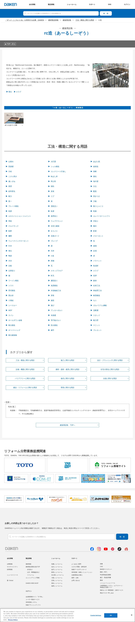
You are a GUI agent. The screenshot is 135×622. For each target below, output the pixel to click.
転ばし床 (54, 176)
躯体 (95, 280)
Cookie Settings (95, 615)
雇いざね (11, 181)
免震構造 (54, 285)
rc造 (52, 256)
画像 (101, 564)
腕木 (95, 226)
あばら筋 (96, 161)
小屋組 (11, 300)
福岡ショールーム (56, 586)
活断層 (95, 310)
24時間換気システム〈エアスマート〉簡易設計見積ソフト (112, 586)
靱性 (52, 186)
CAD (101, 566)
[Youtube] (106, 550)
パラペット (97, 261)
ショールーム (55, 558)
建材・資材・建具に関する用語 (67, 369)
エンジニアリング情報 (32, 578)
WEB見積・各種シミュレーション (82, 572)
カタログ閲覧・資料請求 (79, 567)
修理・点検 (75, 578)
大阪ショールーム (56, 578)
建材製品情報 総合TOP (33, 567)
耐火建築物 (12, 335)
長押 (95, 276)
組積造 (95, 166)
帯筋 (10, 221)
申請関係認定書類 (105, 575)
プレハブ (54, 241)
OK (111, 615)
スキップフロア (57, 271)
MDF (10, 310)
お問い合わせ (76, 580)
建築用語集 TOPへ (67, 425)
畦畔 (10, 231)
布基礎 (53, 315)
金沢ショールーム (56, 569)
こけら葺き (12, 176)
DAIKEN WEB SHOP (32, 583)
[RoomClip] (126, 550)
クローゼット (98, 236)
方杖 (10, 171)
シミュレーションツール (107, 583)
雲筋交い (54, 206)
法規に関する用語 (110, 378)
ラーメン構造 (13, 280)
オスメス (54, 231)
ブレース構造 (13, 206)
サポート (74, 558)
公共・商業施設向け (33, 572)
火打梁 (53, 161)
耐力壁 (95, 320)
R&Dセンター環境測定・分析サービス (111, 590)
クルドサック (13, 226)
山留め (11, 161)
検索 (105, 13)
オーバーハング (14, 330)
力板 (95, 201)
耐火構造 (11, 325)
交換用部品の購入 (77, 575)
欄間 (10, 236)
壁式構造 (11, 290)
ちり (95, 300)
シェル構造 (55, 166)
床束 (52, 191)
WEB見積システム (31, 602)
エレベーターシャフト (101, 216)
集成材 (95, 266)
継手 (52, 330)
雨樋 (52, 261)
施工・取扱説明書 (105, 577)
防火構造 (54, 325)
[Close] (131, 615)
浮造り (95, 221)
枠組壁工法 (97, 290)
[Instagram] (99, 550)
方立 (95, 186)
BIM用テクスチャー (106, 569)
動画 (101, 580)
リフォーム (30, 575)
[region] (67, 615)
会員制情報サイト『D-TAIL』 (35, 597)
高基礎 (11, 166)
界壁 (10, 186)
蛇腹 (95, 211)
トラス (11, 285)
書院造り (54, 280)
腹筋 (52, 300)
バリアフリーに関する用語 (25, 378)
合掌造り (11, 271)
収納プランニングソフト (33, 605)
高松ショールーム (56, 583)
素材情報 (28, 564)
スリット (96, 325)
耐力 (10, 196)
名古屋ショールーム (57, 575)
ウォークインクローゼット (18, 241)
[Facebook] (92, 550)
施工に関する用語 (67, 360)
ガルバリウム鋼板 (100, 305)
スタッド (96, 315)
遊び (52, 305)
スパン (11, 315)
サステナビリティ (12, 567)
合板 (10, 266)
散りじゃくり (98, 206)
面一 (10, 201)
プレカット (97, 330)
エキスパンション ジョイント (19, 216)
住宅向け (30, 569)
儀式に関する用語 (67, 378)
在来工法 (96, 285)
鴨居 (10, 256)
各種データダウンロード (79, 569)
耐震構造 (96, 295)
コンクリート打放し (58, 171)
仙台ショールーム (56, 567)
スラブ (18, 92)
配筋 (95, 191)
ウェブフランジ (57, 221)
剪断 (95, 171)
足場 (95, 251)
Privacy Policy (13, 620)
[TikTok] (119, 550)
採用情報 (9, 569)
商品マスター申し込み (107, 593)
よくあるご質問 (76, 564)
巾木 (10, 246)
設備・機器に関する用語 (25, 369)
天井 (52, 251)
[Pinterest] (112, 550)
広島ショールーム (56, 580)
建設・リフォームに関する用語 (25, 387)
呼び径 (53, 181)
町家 (95, 231)
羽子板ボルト (56, 320)
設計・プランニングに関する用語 (110, 360)
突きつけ (96, 196)
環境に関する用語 (67, 387)
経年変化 (11, 191)
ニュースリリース (12, 575)
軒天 (52, 276)
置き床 (11, 295)
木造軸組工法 (56, 290)
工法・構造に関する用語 (25, 360)
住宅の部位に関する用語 (110, 369)
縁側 (95, 246)
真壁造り (54, 216)
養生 (10, 92)
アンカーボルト (57, 310)
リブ (52, 196)
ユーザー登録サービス (32, 599)
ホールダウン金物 (15, 320)
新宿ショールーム (56, 572)
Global (11, 580)
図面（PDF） (104, 572)
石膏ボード (55, 236)
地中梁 (95, 181)
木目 (10, 261)
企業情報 (9, 564)
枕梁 (10, 211)
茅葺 (52, 295)
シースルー (12, 305)
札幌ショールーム (56, 564)
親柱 (95, 176)
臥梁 (52, 211)
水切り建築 (55, 226)
